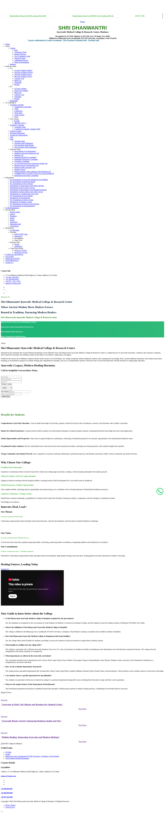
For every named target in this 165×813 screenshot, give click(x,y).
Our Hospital (14, 230)
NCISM (8, 752)
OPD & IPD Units (21, 234)
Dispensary (18, 236)
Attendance (18, 246)
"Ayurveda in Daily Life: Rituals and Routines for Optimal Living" (32, 704)
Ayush (7, 754)
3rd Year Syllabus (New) (23, 74)
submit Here (6, 396)
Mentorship (14, 101)
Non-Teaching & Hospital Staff (63, 40)
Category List (19, 78)
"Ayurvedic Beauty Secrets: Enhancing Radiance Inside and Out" (31, 721)
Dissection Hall (15, 224)
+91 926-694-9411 (7, 375)
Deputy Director (20, 54)
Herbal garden (15, 212)
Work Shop (18, 113)
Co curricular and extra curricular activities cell (30, 163)
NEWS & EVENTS (12, 258)
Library (12, 214)
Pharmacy (13, 216)
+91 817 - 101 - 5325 (13, 281)
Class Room (14, 226)
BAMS (17, 121)
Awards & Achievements (19, 135)
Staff (11, 139)
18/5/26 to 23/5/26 (20, 252)
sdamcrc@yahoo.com (13, 283)
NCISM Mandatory (12, 208)
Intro (16, 50)
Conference (18, 111)
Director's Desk (19, 58)
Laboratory (14, 222)
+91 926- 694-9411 (12, 277)
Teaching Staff (81, 40)
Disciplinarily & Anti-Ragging (25, 151)
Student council (19, 169)
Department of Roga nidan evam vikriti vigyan (26, 192)
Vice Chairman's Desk (22, 56)
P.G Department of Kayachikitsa (21, 196)
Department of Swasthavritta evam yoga (24, 194)
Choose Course (6, 384)
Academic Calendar (17, 125)
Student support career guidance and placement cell (32, 171)
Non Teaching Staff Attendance (25, 147)
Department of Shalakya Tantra (21, 202)
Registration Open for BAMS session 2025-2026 (28, 16)
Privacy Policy (10, 805)
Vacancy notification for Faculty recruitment (33, 40)
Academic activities (17, 105)
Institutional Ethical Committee (25, 157)
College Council (15, 131)
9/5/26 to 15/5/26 (20, 250)
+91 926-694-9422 (12, 279)
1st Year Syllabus (20, 89)
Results (17, 85)
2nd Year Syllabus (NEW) (23, 72)
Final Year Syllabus (21, 91)
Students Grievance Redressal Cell (26, 153)
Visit (11, 137)
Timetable (17, 82)
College (12, 48)
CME (16, 109)
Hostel (12, 220)
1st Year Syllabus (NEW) (23, 70)
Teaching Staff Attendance (23, 143)
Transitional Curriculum (22, 107)
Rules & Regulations (21, 62)
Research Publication (17, 133)
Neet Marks (5, 392)
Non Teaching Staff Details (24, 145)
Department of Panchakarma (20, 198)
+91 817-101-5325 (7, 797)
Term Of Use (10, 807)
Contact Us (9, 263)
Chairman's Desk (20, 52)
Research (4, 700)
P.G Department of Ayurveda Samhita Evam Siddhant (29, 180)
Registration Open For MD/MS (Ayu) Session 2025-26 (93, 16)
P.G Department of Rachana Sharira (22, 182)
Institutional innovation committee (26, 176)
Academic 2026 (20, 127)
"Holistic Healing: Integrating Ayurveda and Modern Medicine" (30, 737)
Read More (83, 709)
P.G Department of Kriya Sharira (21, 184)
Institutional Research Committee (26, 159)
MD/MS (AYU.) (20, 123)
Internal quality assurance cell (24, 167)
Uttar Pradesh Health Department (17, 758)
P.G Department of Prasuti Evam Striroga (24, 204)
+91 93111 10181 (5, 7)
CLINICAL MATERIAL (14, 254)
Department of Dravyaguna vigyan (22, 188)
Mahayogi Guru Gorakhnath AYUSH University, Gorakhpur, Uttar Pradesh (32, 756)
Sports (12, 218)
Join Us (140, 16)
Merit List (17, 80)
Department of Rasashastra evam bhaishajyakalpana (28, 190)
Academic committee (21, 161)
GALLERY (9, 256)
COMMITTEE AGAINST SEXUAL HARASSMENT (34, 174)
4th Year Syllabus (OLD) (23, 76)
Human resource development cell (26, 165)
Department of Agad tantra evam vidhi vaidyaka (27, 186)
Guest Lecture (19, 115)
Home (7, 44)
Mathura (13, 64)
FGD (16, 117)
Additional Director (21, 60)
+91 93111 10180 (5, 3)
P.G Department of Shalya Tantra (21, 200)
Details (16, 244)
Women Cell (18, 155)
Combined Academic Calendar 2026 (27, 129)
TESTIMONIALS (12, 260)
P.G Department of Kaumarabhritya (22, 206)
